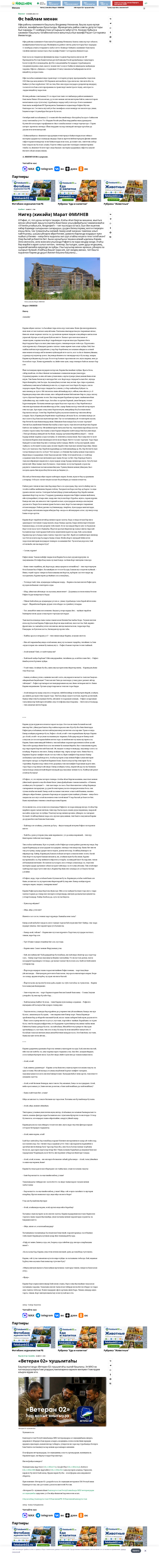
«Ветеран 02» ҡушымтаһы (84, 8)
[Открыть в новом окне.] (28, 168)
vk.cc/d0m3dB (29, 1470)
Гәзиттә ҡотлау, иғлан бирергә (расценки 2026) (126, 3)
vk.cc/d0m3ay (74, 1467)
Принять (136, 1551)
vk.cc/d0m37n (50, 1467)
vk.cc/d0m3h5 (57, 1470)
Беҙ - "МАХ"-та (104, 3)
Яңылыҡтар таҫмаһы (26, 1356)
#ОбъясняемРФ (55, 1499)
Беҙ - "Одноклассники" (71, 3)
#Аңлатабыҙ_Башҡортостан (35, 1499)
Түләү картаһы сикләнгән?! (117, 8)
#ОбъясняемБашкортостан (75, 1499)
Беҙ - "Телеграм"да (89, 3)
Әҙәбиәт (21, 209)
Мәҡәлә (16, 8)
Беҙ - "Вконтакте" (54, 3)
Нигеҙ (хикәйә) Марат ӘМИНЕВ (52, 8)
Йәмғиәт (21, 14)
